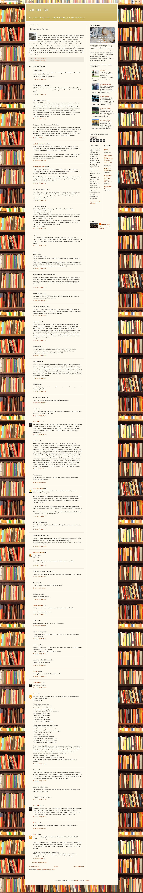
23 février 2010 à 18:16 (39, 577)
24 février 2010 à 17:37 (39, 781)
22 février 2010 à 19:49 (39, 246)
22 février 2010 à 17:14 (39, 138)
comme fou (39, 9)
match (36, 60)
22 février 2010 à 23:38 (39, 435)
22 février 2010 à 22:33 (39, 416)
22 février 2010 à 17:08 (39, 119)
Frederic (35, 823)
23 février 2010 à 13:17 (39, 529)
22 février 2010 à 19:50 (39, 268)
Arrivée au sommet (105, 120)
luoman (76, 880)
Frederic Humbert (38, 488)
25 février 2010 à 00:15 (39, 817)
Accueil (56, 866)
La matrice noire (104, 96)
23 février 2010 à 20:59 (39, 625)
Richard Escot (37, 422)
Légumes (106, 151)
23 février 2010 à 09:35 (39, 482)
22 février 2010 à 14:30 (39, 94)
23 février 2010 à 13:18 (39, 546)
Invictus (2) (103, 70)
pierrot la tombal (38, 605)
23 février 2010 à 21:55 (39, 654)
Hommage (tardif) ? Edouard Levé (108, 180)
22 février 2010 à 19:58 (39, 340)
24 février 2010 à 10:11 (39, 764)
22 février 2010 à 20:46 (39, 391)
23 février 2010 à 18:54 (39, 599)
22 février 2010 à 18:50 (39, 200)
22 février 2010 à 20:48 (39, 402)
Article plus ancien (78, 866)
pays (39, 60)
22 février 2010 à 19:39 (39, 229)
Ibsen (34, 694)
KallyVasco (107, 169)
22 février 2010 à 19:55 (39, 316)
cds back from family (39, 144)
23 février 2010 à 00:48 (39, 469)
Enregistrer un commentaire (38, 862)
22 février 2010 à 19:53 (39, 287)
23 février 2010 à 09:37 (39, 516)
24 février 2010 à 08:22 (39, 676)
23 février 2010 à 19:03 (39, 614)
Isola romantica (108, 170)
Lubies (106, 149)
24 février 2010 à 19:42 (39, 800)
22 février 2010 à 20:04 (39, 355)
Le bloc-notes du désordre (108, 176)
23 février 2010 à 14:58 (39, 565)
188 (105, 188)
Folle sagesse (107, 187)
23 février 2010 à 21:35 (39, 639)
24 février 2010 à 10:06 (39, 688)
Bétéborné (36, 671)
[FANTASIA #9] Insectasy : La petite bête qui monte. (108, 161)
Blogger (87, 880)
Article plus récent (34, 866)
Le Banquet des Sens (105, 84)
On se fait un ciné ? (108, 156)
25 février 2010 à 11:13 (39, 828)
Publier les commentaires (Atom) (46, 869)
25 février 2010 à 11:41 (39, 858)
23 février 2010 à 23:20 (39, 665)
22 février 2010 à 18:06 (39, 160)
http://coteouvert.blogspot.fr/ (95, 203)
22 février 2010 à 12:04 (39, 79)
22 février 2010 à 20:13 (39, 378)
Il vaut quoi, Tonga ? (105, 108)
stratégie (43, 60)
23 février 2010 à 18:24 (39, 588)
